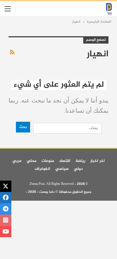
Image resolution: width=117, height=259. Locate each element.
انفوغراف (42, 169)
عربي (17, 161)
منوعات (47, 161)
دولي (78, 169)
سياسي (62, 169)
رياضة (80, 161)
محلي (31, 161)
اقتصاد (64, 161)
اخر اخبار (97, 161)
